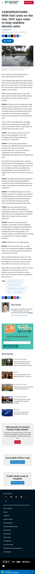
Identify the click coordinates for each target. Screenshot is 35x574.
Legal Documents (8, 519)
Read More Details (17, 483)
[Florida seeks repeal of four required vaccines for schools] (7, 375)
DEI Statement (7, 530)
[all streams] (32, 572)
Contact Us (6, 515)
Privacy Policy (7, 533)
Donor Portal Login (8, 544)
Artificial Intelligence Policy (10, 526)
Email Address (7, 340)
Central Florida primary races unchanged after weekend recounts (22, 401)
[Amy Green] (5, 307)
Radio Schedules (7, 508)
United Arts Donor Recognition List (12, 548)
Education (16, 409)
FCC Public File (7, 541)
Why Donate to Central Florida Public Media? (17, 428)
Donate (29, 2)
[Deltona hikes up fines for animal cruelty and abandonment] (7, 387)
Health (16, 372)
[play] (3, 572)
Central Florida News (14, 285)
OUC (9, 292)
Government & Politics (20, 384)
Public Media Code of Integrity (17, 477)
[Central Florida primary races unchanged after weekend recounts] (7, 399)
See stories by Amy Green (19, 315)
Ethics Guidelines (7, 523)
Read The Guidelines (17, 462)
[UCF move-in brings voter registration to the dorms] (7, 412)
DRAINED (30, 313)
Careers (5, 512)
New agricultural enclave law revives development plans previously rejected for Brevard (23, 363)
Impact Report (7, 552)
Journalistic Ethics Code (17, 457)
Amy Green (7, 30)
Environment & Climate (15, 281)
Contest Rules (7, 537)
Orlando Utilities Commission (16, 288)
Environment (18, 292)
